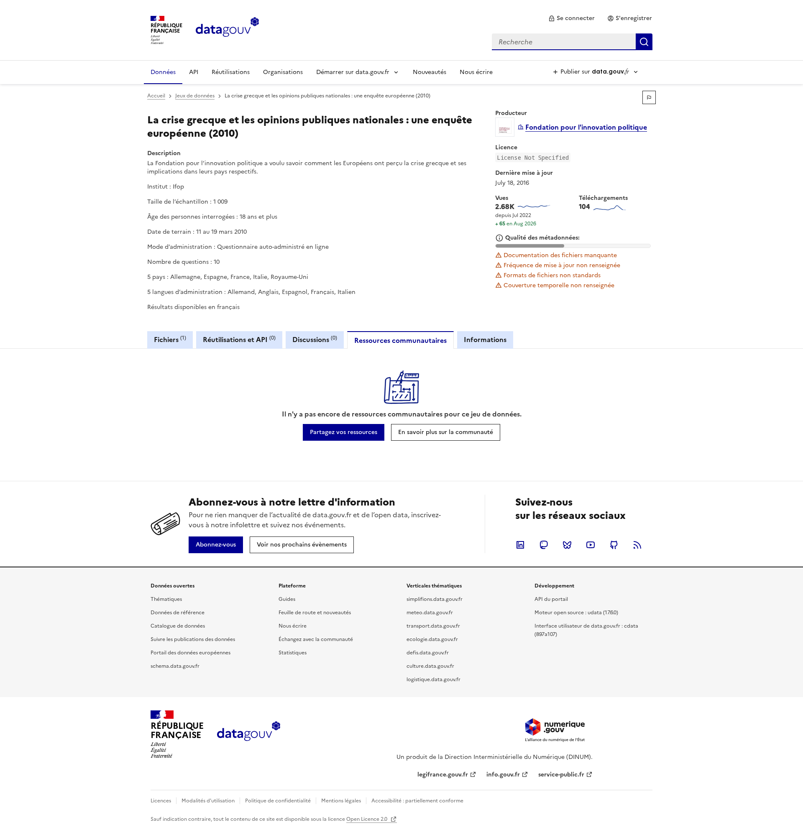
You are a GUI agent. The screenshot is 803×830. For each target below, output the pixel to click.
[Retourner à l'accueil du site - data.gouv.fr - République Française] (248, 734)
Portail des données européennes (190, 652)
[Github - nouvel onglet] (614, 544)
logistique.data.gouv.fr (433, 679)
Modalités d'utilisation (208, 800)
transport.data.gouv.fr (433, 626)
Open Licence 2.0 (367, 819)
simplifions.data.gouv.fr (435, 599)
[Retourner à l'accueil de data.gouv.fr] (227, 29)
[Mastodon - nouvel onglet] (543, 544)
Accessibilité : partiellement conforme (417, 800)
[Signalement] (649, 97)
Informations (485, 340)
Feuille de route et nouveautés (315, 612)
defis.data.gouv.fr (428, 652)
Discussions (314, 339)
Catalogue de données (178, 626)
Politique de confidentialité (278, 800)
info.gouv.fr (503, 774)
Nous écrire (476, 72)
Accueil (156, 96)
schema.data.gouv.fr (175, 666)
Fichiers (170, 339)
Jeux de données (195, 96)
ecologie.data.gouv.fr (432, 639)
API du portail (551, 599)
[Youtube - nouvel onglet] (590, 544)
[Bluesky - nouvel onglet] (567, 544)
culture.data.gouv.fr (430, 666)
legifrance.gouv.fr (442, 774)
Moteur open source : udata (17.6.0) (576, 612)
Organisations (283, 72)
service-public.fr (561, 774)
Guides (287, 599)
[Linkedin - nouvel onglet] (520, 544)
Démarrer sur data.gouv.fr (352, 72)
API (193, 72)
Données (163, 72)
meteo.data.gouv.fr (430, 612)
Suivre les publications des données (193, 639)
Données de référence (178, 612)
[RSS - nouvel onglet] (637, 544)
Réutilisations (231, 72)
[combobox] (572, 41)
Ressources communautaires (400, 340)
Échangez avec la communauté (316, 639)
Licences (161, 800)
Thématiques (166, 599)
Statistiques (293, 652)
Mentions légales (341, 800)
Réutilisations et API (239, 339)
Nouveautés (429, 72)
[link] (571, 18)
